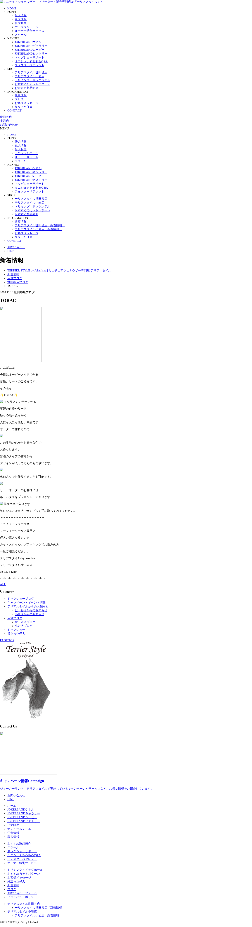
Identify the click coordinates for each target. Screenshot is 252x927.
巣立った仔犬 (23, 106)
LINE (10, 250)
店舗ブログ (14, 618)
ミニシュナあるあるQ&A (31, 61)
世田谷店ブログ (25, 622)
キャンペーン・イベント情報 (26, 602)
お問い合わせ (9, 124)
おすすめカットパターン (23, 873)
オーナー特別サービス (29, 30)
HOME (11, 8)
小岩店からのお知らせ (29, 614)
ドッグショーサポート (29, 57)
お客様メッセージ (26, 102)
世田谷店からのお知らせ (31, 610)
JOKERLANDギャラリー (31, 45)
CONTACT (14, 110)
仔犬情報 (21, 15)
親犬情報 (21, 19)
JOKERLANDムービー (29, 49)
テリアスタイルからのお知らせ (28, 606)
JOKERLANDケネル (28, 41)
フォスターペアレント (29, 65)
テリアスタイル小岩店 (29, 76)
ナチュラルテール (26, 26)
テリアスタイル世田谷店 (31, 72)
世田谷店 (6, 117)
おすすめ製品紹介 (26, 88)
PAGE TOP (7, 640)
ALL (3, 584)
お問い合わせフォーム (22, 893)
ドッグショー (16, 629)
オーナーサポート (26, 157)
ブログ (19, 99)
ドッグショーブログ (20, 598)
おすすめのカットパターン (32, 84)
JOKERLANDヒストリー (31, 53)
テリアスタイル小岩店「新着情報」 (38, 229)
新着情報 (21, 95)
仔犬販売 (21, 23)
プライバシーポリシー (22, 897)
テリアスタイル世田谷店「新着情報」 (40, 225)
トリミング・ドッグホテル (32, 80)
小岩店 (4, 120)
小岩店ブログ (23, 625)
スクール (21, 34)
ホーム (11, 805)
